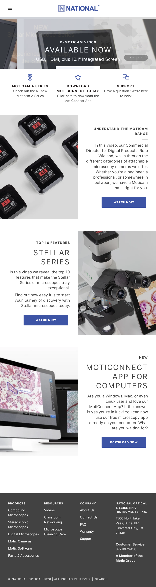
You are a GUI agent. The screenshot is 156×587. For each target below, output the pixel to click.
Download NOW (124, 442)
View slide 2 (130, 57)
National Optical (27, 579)
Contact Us (89, 517)
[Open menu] (14, 8)
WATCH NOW (46, 320)
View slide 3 (133, 57)
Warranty (87, 531)
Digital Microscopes (23, 534)
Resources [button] (53, 503)
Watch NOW (124, 202)
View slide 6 (141, 57)
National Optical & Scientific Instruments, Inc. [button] (131, 507)
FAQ (83, 524)
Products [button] (17, 503)
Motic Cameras (19, 541)
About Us (87, 510)
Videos (49, 510)
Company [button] (88, 503)
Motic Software (20, 548)
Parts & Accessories (23, 555)
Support (86, 539)
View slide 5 (138, 57)
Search (101, 579)
